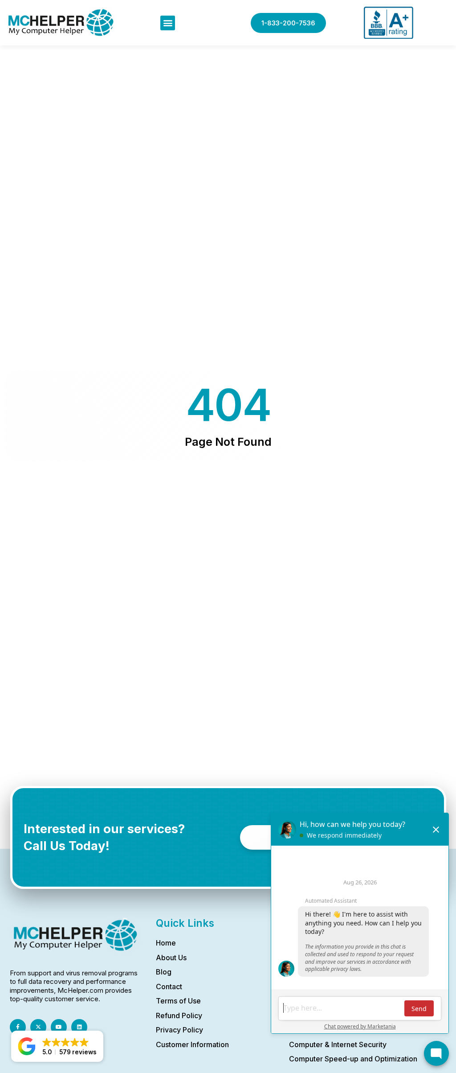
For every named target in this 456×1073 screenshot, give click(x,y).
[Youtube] (59, 1027)
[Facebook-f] (18, 1027)
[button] (167, 23)
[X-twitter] (38, 1027)
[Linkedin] (79, 1027)
